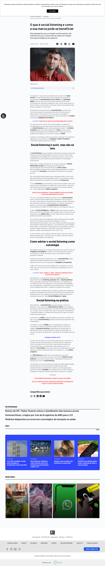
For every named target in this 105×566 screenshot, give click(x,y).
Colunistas (33, 543)
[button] (57, 44)
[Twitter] (15, 549)
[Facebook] (7, 549)
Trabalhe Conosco (92, 543)
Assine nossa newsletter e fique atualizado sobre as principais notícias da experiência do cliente (52, 193)
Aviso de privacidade (66, 543)
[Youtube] (19, 549)
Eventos (23, 543)
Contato (54, 543)
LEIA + (98, 429)
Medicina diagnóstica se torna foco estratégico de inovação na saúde (40, 419)
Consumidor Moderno (35, 16)
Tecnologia (45, 16)
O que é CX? (80, 543)
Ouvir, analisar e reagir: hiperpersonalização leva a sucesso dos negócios (56, 273)
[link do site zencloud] (58, 562)
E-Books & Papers (12, 543)
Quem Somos (44, 543)
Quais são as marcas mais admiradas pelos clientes (56, 121)
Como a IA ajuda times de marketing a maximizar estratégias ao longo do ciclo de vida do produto (52, 382)
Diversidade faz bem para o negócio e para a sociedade (52, 378)
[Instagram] (11, 549)
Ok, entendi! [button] (52, 11)
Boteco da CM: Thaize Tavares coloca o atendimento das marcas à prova (42, 410)
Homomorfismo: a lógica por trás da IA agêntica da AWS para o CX (39, 415)
